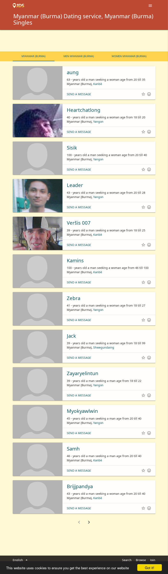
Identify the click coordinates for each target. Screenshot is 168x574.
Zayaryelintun (82, 373)
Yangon (98, 121)
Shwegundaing (103, 347)
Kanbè (97, 84)
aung (73, 72)
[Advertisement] (84, 41)
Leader (75, 185)
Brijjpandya (80, 486)
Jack (71, 335)
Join (152, 560)
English (21, 560)
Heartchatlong (83, 109)
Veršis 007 (79, 222)
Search (127, 560)
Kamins (75, 260)
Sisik (72, 147)
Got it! (149, 567)
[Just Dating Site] (18, 5)
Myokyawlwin (82, 411)
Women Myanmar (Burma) (129, 56)
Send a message (79, 94)
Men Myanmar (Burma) (79, 56)
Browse (141, 560)
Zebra (73, 298)
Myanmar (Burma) (33, 56)
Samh (73, 448)
